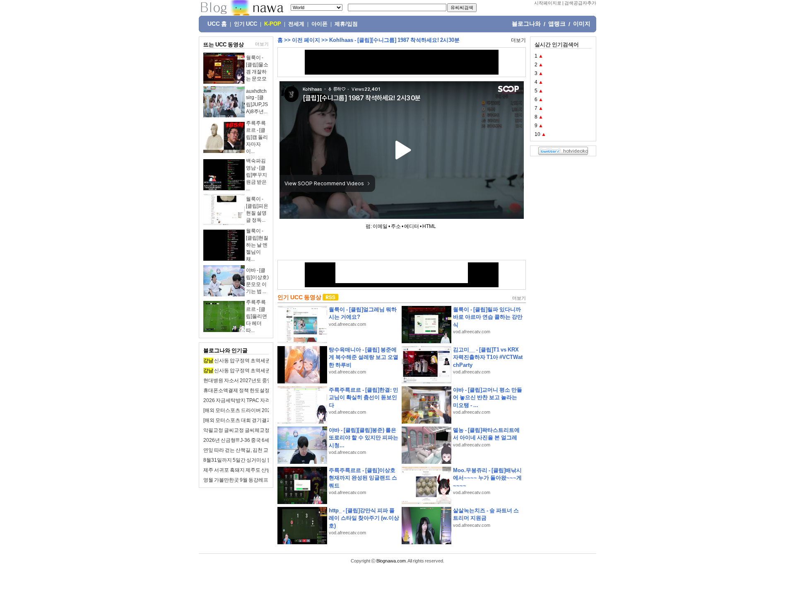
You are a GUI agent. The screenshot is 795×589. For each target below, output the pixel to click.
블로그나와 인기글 (225, 350)
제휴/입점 (346, 24)
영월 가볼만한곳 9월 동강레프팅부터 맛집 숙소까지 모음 (264, 480)
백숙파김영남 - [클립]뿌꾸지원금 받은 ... (256, 174)
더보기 (262, 43)
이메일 (380, 226)
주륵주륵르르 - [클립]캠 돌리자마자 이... (257, 137)
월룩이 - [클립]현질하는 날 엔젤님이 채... (257, 245)
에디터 (411, 226)
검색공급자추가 (580, 2)
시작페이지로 (547, 2)
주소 (396, 226)
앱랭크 (557, 23)
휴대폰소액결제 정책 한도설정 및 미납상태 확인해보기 (262, 390)
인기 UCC (245, 24)
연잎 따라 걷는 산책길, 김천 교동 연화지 (246, 450)
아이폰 (319, 24)
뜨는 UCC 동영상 (223, 44)
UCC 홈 (217, 23)
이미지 (581, 23)
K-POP (272, 24)
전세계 (296, 24)
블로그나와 (526, 23)
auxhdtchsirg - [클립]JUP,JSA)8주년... (257, 101)
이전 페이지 (306, 40)
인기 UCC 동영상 (299, 297)
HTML (429, 226)
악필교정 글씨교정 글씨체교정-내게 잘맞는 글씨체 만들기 (265, 430)
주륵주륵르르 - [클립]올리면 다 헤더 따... (256, 316)
